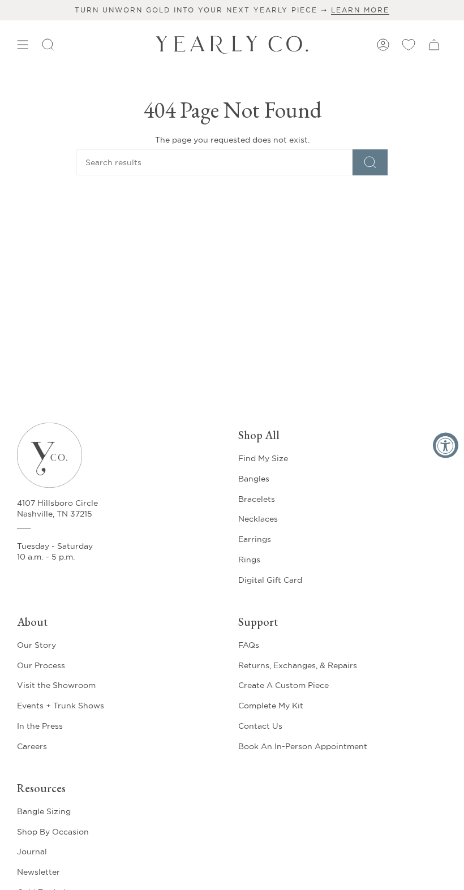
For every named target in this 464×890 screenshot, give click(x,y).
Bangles (253, 478)
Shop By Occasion (53, 831)
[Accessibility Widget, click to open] (445, 445)
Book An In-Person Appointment (302, 746)
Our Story (36, 645)
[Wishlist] (408, 45)
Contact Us (260, 725)
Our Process (41, 665)
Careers (32, 746)
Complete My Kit (270, 705)
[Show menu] (22, 45)
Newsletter (38, 871)
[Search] (370, 162)
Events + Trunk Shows (60, 705)
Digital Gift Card (270, 579)
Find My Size (263, 458)
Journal (32, 851)
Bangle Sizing (44, 811)
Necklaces (258, 518)
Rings (249, 559)
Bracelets (256, 499)
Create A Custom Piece (283, 685)
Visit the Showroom (56, 685)
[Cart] (434, 45)
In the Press (40, 725)
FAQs (248, 645)
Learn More (360, 10)
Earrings (254, 539)
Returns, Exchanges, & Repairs (297, 665)
